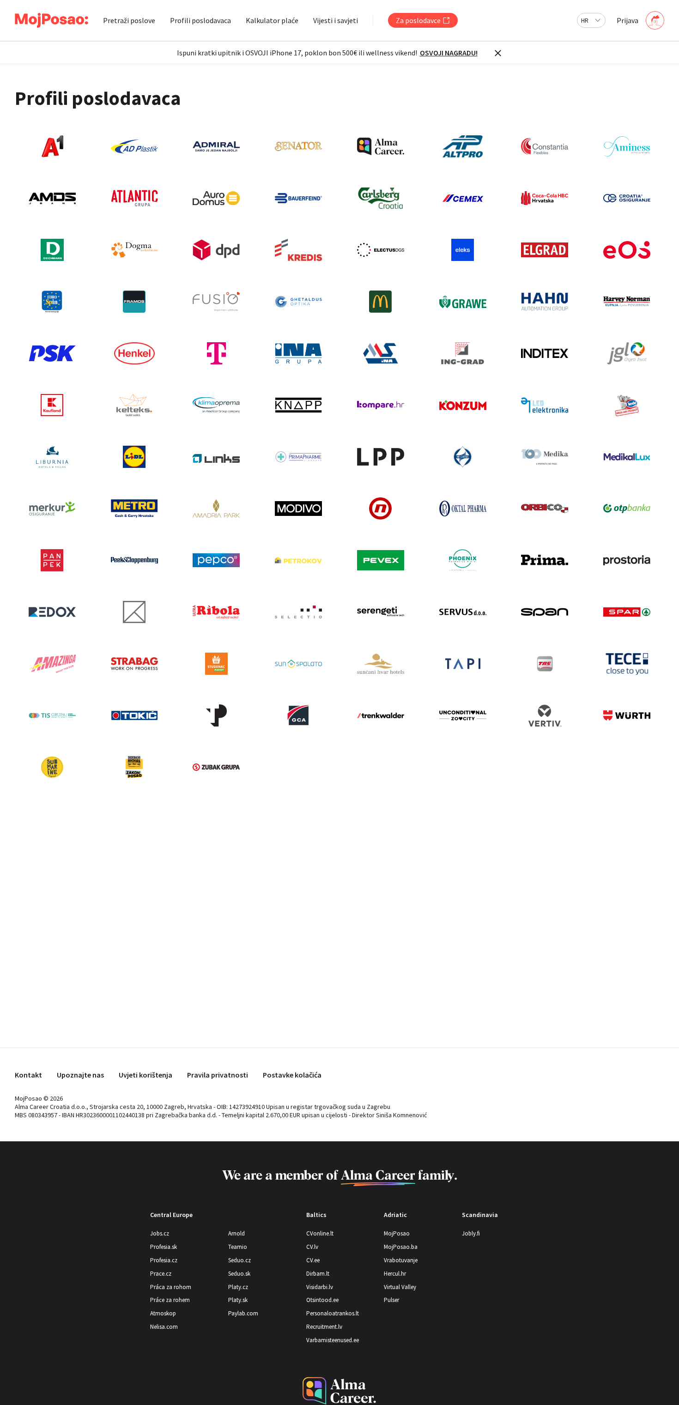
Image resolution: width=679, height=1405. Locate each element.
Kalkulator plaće (272, 20)
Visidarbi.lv (319, 1287)
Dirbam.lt (317, 1274)
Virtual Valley (400, 1287)
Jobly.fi (471, 1233)
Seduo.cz (239, 1260)
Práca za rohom (170, 1287)
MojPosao (397, 1233)
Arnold (236, 1233)
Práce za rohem (170, 1300)
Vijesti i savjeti (335, 20)
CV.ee (313, 1260)
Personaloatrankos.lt (332, 1313)
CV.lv (312, 1247)
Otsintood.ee (322, 1300)
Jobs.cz (159, 1233)
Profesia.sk (163, 1247)
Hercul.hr (395, 1274)
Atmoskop (163, 1313)
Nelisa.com (164, 1327)
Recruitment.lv (324, 1327)
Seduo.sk (239, 1274)
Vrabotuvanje (401, 1260)
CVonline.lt (319, 1233)
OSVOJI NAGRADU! (449, 52)
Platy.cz (238, 1287)
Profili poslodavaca (200, 20)
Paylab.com (243, 1313)
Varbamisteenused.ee (332, 1340)
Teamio (237, 1247)
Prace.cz (160, 1274)
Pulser (391, 1300)
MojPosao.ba (401, 1247)
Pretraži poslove (129, 20)
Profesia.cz (163, 1260)
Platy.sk (238, 1300)
